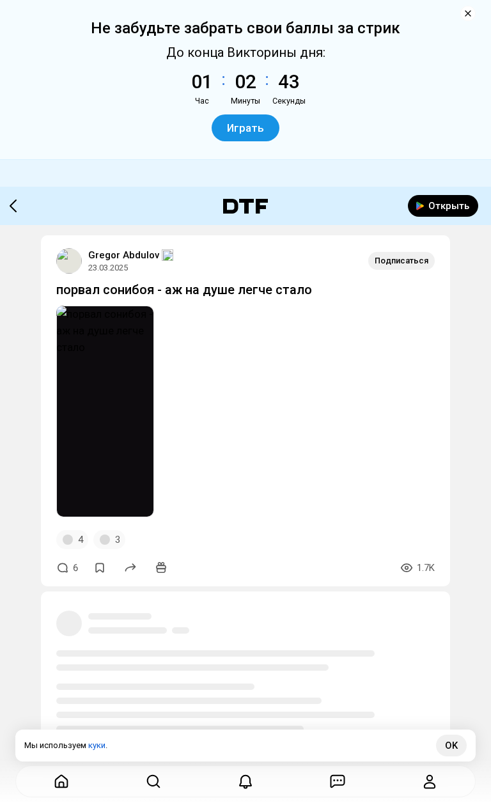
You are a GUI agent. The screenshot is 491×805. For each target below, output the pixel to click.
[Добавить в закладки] (100, 568)
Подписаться (401, 260)
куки (96, 745)
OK (451, 745)
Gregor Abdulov (123, 255)
